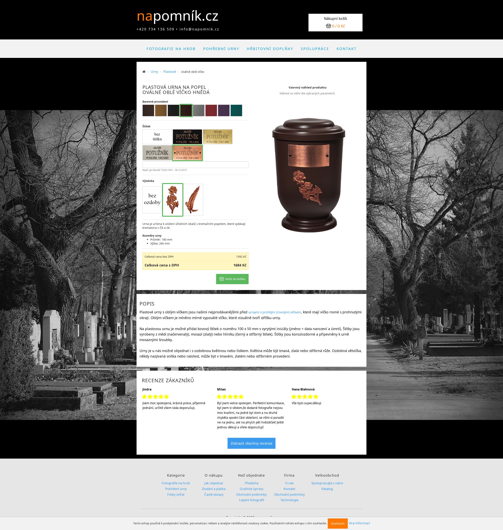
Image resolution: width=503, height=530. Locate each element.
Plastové (169, 71)
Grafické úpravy (251, 488)
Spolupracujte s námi (327, 483)
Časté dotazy (213, 494)
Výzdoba (148, 181)
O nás (289, 483)
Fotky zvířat (175, 494)
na (146, 15)
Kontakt (347, 48)
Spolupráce (315, 48)
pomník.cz (185, 15)
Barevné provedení (155, 101)
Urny (154, 71)
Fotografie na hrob (171, 48)
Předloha (251, 483)
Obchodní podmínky (251, 494)
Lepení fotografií (251, 500)
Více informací (359, 523)
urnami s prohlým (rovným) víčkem (274, 312)
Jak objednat (213, 483)
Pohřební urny (221, 48)
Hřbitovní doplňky (270, 48)
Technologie (289, 500)
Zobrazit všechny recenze (251, 443)
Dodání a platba (214, 488)
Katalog (327, 488)
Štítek (146, 126)
